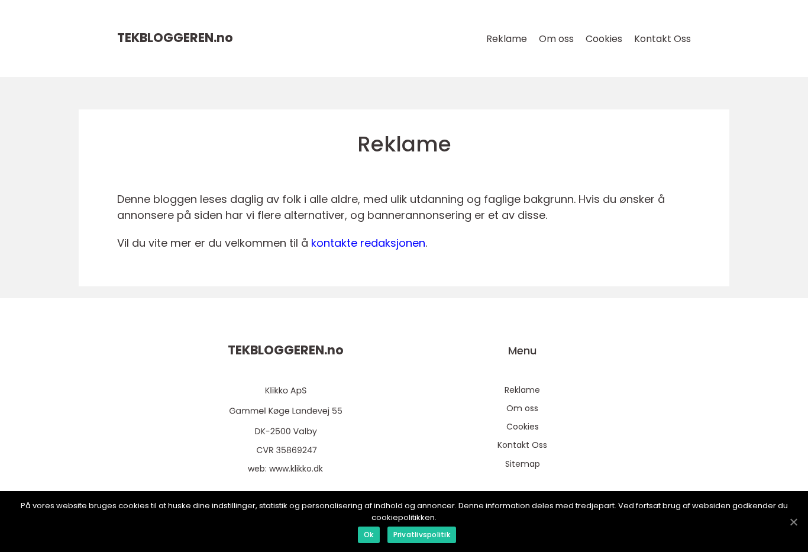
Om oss (556, 39)
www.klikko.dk (296, 468)
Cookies (604, 39)
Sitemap (522, 464)
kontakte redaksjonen (368, 242)
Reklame (506, 39)
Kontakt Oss (662, 39)
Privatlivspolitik (421, 535)
